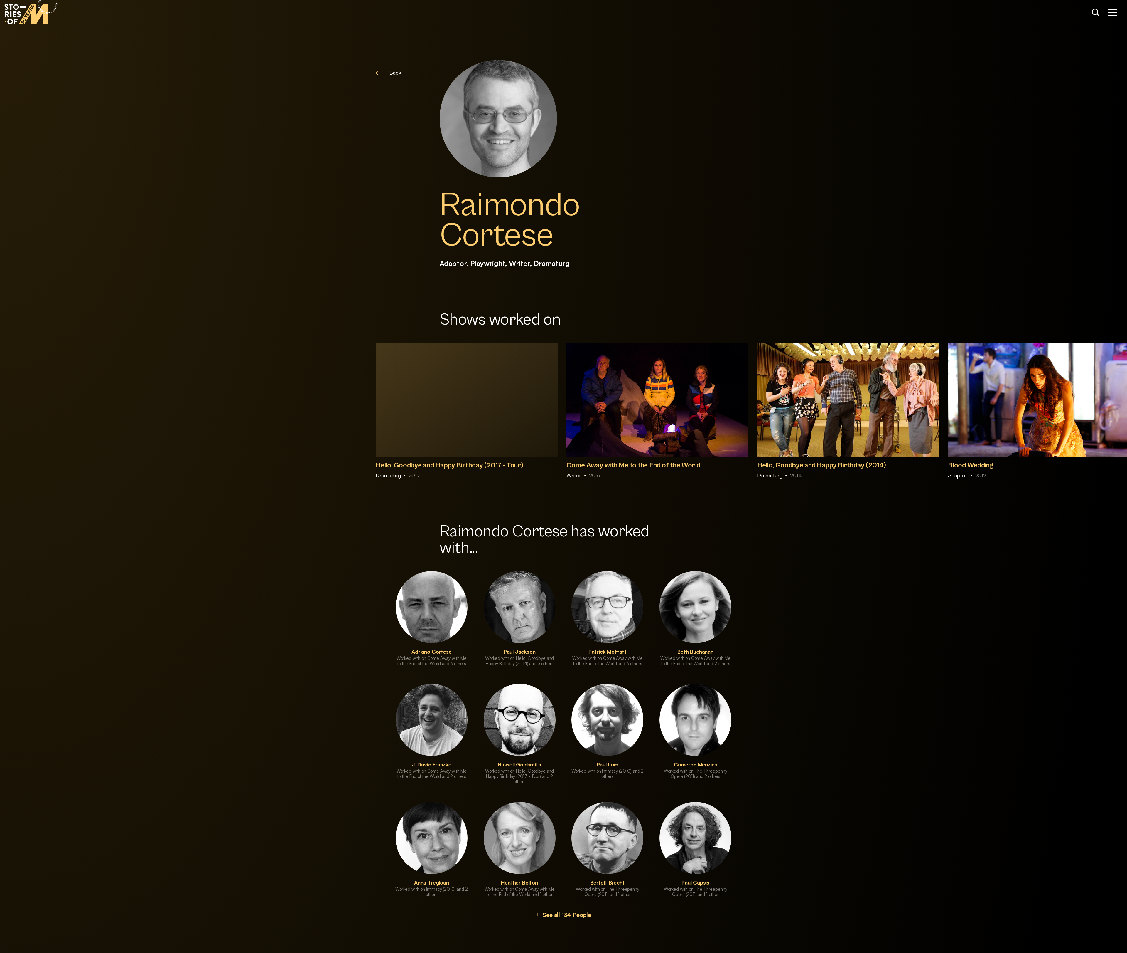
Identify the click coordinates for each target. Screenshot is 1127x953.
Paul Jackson (520, 651)
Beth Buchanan (695, 651)
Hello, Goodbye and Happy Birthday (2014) (821, 465)
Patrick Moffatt (607, 651)
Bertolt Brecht (607, 882)
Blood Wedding (970, 465)
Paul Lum (608, 764)
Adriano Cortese (431, 651)
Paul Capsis (695, 882)
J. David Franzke (431, 764)
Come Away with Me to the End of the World (633, 465)
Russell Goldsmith (519, 764)
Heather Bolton (519, 882)
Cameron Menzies (695, 764)
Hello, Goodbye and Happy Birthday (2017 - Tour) (449, 465)
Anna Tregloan (431, 882)
